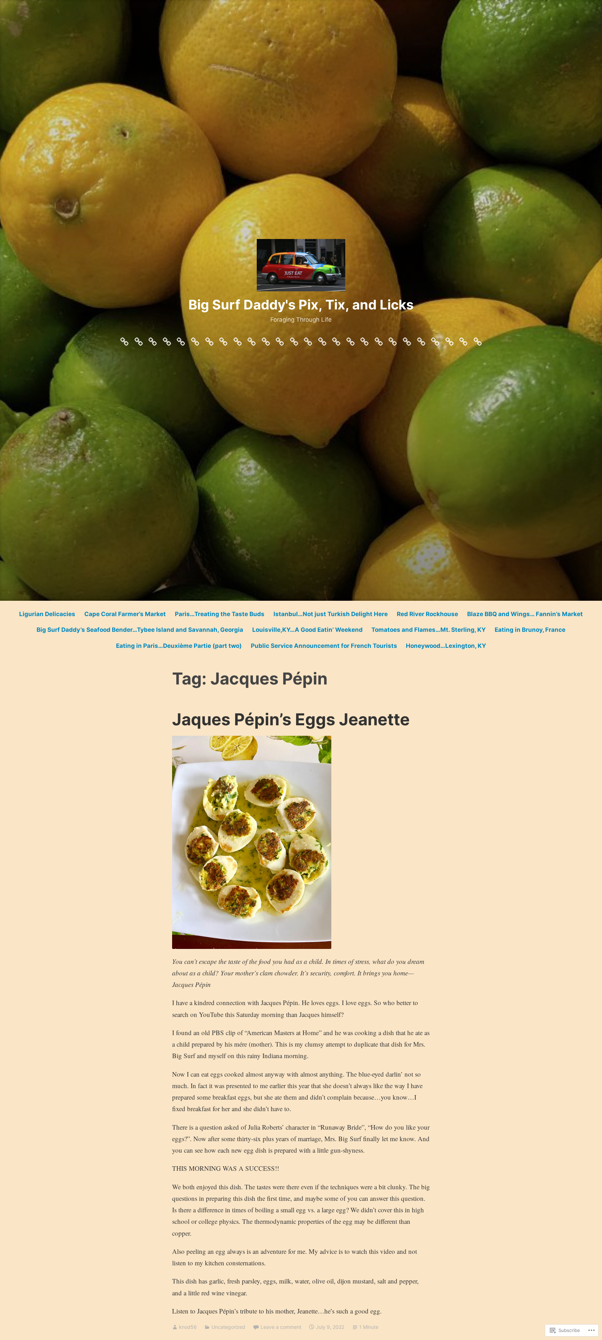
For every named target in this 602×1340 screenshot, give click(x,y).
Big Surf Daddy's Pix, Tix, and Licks (301, 305)
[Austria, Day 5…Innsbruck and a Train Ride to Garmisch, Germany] (251, 340)
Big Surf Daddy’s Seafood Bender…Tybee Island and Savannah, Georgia (140, 629)
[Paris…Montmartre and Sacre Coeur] (336, 340)
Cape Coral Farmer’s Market (125, 614)
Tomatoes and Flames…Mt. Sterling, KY (428, 629)
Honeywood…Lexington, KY (446, 645)
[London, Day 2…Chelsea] (463, 340)
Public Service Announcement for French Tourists (324, 645)
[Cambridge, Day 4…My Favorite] (435, 340)
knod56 (188, 1327)
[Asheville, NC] (181, 340)
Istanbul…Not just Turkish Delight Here (330, 614)
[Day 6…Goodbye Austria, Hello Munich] (237, 340)
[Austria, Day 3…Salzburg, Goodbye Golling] (294, 340)
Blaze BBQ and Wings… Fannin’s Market (525, 614)
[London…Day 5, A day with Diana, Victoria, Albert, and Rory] (421, 340)
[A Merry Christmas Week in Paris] (124, 340)
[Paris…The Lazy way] (350, 340)
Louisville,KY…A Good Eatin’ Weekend (307, 629)
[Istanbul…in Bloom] (167, 340)
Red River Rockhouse (427, 614)
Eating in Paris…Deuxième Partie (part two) (179, 645)
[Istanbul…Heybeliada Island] (195, 340)
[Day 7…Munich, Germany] (223, 340)
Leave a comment (281, 1327)
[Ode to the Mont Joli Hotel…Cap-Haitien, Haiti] (364, 340)
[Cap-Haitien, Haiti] (379, 340)
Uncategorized (228, 1327)
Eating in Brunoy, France (530, 629)
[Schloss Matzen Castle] (280, 340)
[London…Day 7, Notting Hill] (393, 340)
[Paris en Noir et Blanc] (139, 340)
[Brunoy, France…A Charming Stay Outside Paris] (152, 340)
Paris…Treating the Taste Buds (219, 614)
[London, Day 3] (449, 340)
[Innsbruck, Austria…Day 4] (266, 340)
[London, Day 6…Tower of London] (407, 340)
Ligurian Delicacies (47, 614)
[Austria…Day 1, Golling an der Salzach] (322, 340)
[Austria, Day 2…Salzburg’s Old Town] (308, 340)
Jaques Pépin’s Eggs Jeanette (291, 719)
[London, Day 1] (478, 340)
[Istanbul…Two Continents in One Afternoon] (209, 340)
